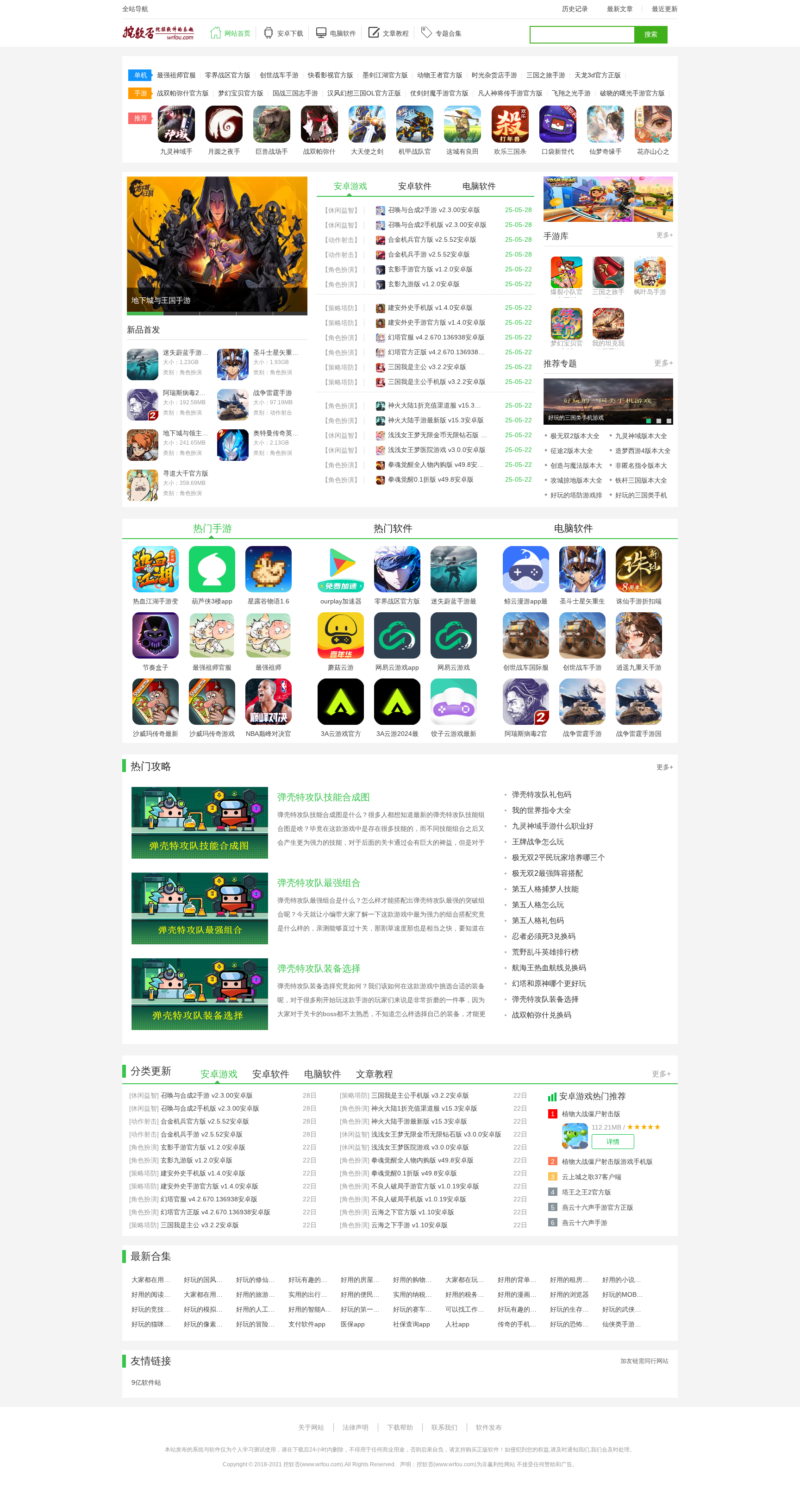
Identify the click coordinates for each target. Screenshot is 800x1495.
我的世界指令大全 (541, 810)
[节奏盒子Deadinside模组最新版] (155, 616)
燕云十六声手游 (584, 1222)
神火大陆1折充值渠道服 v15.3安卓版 (437, 405)
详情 (612, 1141)
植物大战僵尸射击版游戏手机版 (607, 1161)
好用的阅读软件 (153, 1294)
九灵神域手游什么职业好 (553, 826)
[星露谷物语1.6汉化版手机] (268, 549)
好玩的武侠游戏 (624, 1309)
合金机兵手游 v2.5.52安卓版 (429, 254)
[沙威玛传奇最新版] (155, 682)
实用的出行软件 (310, 1294)
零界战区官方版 (227, 75)
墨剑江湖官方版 (385, 75)
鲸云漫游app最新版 (526, 601)
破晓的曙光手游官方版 (632, 93)
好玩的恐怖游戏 (572, 1324)
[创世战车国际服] (526, 616)
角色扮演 (191, 372)
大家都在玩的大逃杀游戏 (467, 1279)
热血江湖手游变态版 (155, 601)
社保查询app (411, 1324)
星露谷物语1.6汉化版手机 (268, 601)
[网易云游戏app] (397, 616)
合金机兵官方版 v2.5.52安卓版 (432, 239)
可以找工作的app (467, 1309)
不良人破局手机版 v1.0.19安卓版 (418, 1199)
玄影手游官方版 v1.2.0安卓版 (430, 269)
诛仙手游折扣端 (639, 601)
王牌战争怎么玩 (538, 842)
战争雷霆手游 (272, 392)
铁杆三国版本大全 (641, 480)
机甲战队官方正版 (415, 152)
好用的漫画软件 (520, 1294)
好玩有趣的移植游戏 (520, 1309)
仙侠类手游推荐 (624, 1324)
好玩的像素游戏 (206, 1324)
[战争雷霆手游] (582, 682)
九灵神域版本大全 (641, 436)
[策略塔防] (144, 1173)
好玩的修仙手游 (258, 1279)
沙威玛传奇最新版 (155, 734)
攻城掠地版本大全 (576, 480)
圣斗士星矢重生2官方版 (276, 352)
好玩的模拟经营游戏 (206, 1309)
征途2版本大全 (571, 450)
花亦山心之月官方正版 (653, 152)
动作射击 (281, 412)
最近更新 (665, 9)
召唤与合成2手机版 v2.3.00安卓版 (437, 224)
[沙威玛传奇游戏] (212, 682)
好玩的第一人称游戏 (363, 1309)
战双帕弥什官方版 (183, 93)
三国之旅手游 (545, 75)
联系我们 (444, 1427)
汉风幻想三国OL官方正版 (364, 93)
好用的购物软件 (415, 1279)
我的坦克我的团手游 (608, 344)
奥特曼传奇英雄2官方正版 (276, 433)
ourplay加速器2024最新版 (341, 601)
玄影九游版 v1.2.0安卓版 (424, 284)
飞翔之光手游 (571, 93)
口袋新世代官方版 (558, 152)
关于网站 (311, 1427)
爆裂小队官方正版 (566, 293)
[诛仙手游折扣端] (639, 549)
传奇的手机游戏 (520, 1324)
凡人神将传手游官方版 (510, 93)
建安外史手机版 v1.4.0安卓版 (430, 307)
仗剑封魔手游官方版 (439, 93)
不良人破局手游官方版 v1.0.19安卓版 (425, 1186)
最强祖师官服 (176, 75)
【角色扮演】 (341, 269)
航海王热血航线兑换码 (549, 968)
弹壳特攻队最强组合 (319, 883)
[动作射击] (144, 1121)
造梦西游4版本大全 (643, 450)
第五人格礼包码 (538, 920)
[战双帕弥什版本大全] (608, 382)
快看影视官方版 (330, 75)
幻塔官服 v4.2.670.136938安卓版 (436, 337)
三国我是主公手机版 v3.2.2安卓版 (437, 381)
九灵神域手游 (176, 152)
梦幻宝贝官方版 (240, 93)
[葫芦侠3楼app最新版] (212, 549)
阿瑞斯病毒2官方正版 (186, 392)
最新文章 (620, 9)
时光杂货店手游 (494, 75)
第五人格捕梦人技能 (545, 889)
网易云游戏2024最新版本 (453, 668)
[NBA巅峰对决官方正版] (268, 682)
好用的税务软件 (467, 1294)
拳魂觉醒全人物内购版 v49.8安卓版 (437, 464)
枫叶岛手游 (650, 291)
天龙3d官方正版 (598, 75)
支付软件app (306, 1324)
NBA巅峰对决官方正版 (268, 734)
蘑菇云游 (341, 667)
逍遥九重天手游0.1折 (639, 668)
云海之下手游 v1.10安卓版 (409, 1225)
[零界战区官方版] (397, 549)
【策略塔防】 (341, 308)
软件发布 (489, 1427)
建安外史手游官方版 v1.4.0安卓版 (437, 322)
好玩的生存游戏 (572, 1309)
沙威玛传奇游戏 (212, 733)
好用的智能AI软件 (310, 1309)
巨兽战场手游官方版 (272, 152)
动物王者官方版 (439, 75)
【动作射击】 (341, 240)
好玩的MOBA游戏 (624, 1294)
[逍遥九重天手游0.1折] (639, 616)
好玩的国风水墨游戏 (206, 1279)
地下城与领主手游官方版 (186, 433)
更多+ (664, 235)
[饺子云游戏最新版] (454, 682)
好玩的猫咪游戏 (153, 1324)
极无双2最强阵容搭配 (547, 873)
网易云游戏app (397, 667)
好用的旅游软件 (258, 1294)
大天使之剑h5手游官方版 (367, 152)
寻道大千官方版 (185, 473)
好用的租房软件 (572, 1279)
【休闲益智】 (341, 210)
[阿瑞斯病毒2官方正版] (526, 682)
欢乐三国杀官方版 (510, 152)
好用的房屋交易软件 (363, 1279)
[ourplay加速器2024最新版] (341, 549)
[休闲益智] (144, 1095)
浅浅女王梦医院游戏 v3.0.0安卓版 (437, 449)
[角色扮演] (144, 1147)
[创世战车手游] (582, 616)
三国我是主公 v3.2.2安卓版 (427, 367)
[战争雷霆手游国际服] (639, 682)
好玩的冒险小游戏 (258, 1324)
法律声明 (356, 1427)
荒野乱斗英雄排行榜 (545, 952)
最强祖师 (268, 667)
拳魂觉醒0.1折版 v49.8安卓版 (431, 479)
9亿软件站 (146, 1382)
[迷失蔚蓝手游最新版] (454, 549)
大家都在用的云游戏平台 (153, 1279)
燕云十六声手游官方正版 (597, 1207)
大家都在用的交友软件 (206, 1294)
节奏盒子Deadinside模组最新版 (156, 668)
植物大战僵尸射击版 (591, 1114)
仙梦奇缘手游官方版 (605, 152)
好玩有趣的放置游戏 (310, 1279)
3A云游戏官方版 (341, 734)
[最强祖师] (268, 616)
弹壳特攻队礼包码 (541, 794)
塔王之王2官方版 (586, 1192)
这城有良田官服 (462, 152)
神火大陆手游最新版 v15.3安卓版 (436, 420)
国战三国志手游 (295, 93)
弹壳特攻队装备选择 (319, 968)
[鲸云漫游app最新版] (526, 549)
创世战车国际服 (526, 667)
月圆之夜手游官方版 (224, 152)
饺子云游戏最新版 (453, 734)
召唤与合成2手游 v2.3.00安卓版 (434, 210)
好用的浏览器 (569, 1294)
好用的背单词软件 (520, 1279)
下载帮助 (400, 1427)
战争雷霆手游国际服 (639, 734)
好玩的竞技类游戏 (153, 1309)
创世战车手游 (279, 75)
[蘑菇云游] (341, 616)
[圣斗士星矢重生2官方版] (582, 549)
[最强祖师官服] (212, 616)
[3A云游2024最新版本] (397, 682)
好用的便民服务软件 (363, 1294)
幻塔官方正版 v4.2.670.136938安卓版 (437, 352)
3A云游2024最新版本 (397, 734)
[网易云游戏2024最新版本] (454, 616)
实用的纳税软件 (415, 1294)
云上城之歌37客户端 (591, 1177)
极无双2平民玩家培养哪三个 (558, 857)
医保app (353, 1324)
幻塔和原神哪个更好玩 (549, 983)
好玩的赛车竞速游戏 (415, 1309)
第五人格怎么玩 (538, 905)
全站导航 (135, 9)
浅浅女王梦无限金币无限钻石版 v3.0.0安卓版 (437, 435)
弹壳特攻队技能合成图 (323, 797)
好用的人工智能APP (258, 1309)
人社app (457, 1324)
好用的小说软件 (624, 1279)
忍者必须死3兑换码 (543, 936)
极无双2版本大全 (575, 436)
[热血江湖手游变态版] (155, 549)
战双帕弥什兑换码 (541, 1015)
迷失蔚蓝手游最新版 (186, 352)
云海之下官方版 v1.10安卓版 (412, 1212)
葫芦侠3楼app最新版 (212, 601)
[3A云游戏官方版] (341, 682)
